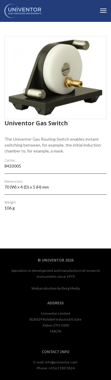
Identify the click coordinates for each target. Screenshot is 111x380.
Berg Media (71, 288)
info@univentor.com (61, 362)
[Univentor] (22, 10)
